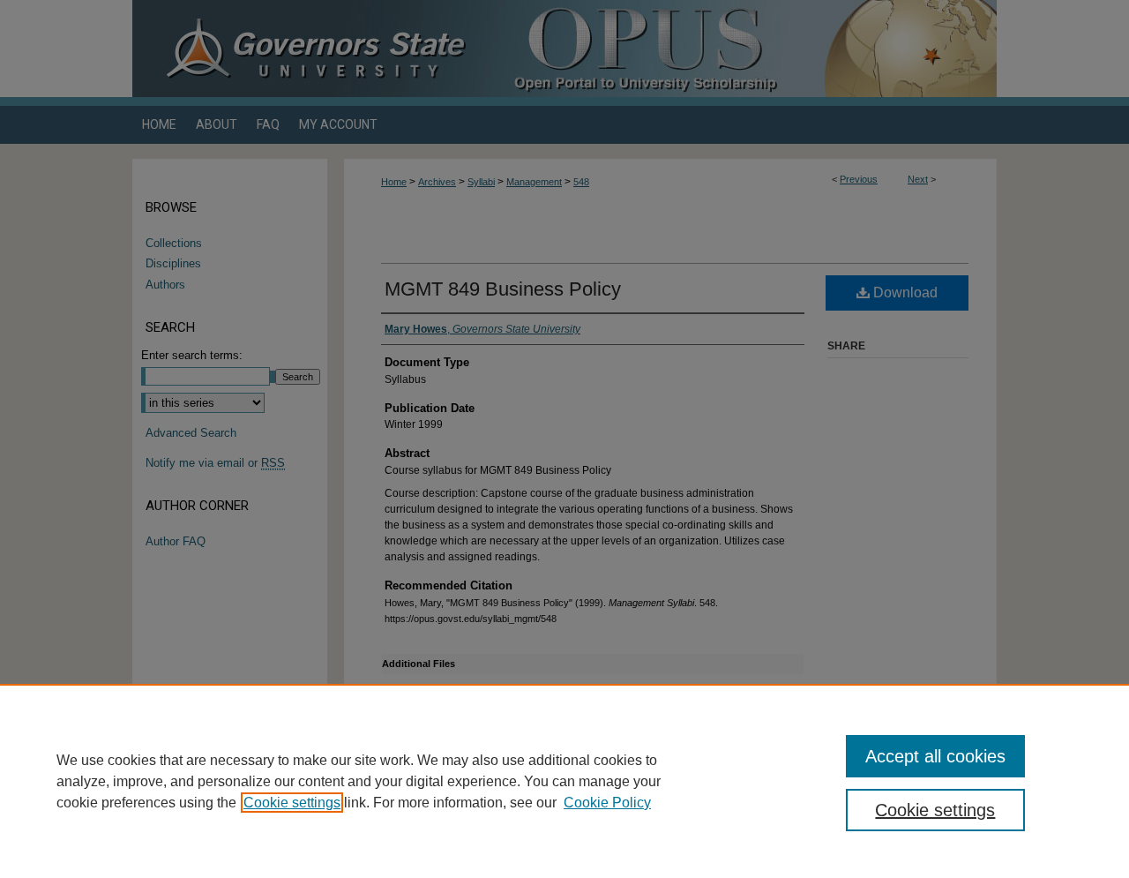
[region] (564, 781)
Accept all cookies (935, 756)
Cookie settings (291, 802)
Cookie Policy (607, 802)
